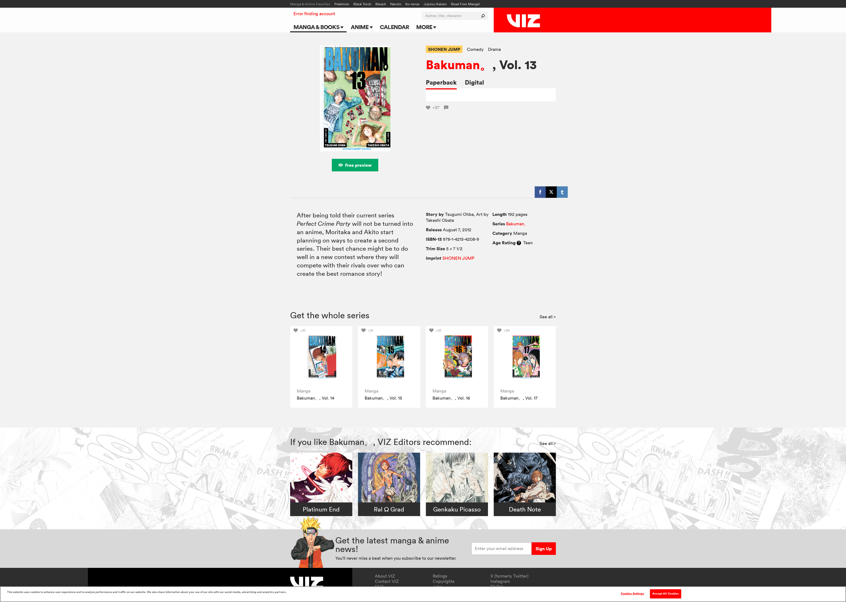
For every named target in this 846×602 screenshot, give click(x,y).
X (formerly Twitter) (509, 576)
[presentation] (321, 357)
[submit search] (484, 16)
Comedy (475, 49)
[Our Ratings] (519, 242)
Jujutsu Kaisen (435, 4)
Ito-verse (412, 4)
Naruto (395, 4)
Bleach (380, 4)
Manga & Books (317, 27)
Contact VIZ (387, 581)
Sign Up (544, 549)
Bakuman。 (459, 64)
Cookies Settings (632, 594)
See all (548, 316)
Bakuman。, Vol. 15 (383, 398)
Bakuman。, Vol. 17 (519, 398)
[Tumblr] (562, 192)
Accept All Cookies (665, 594)
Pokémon (341, 4)
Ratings (440, 576)
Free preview (358, 165)
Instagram (500, 581)
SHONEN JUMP (444, 49)
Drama (494, 49)
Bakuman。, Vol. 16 (451, 398)
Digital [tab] (474, 82)
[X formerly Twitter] (551, 192)
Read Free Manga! (465, 4)
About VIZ (385, 576)
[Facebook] (540, 192)
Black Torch (362, 4)
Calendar (394, 27)
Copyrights (444, 581)
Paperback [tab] (441, 82)
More (424, 27)
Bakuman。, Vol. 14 (315, 398)
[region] (423, 594)
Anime (360, 27)
